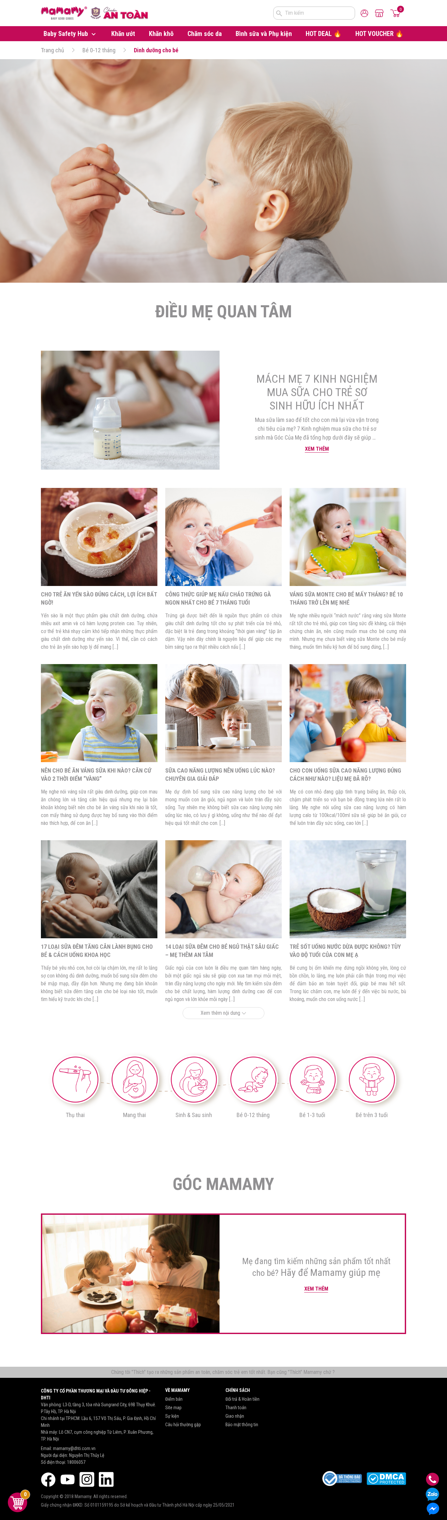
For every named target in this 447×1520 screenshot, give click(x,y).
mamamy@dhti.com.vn (74, 1448)
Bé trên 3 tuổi (372, 1114)
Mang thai (134, 1114)
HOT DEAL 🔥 (324, 34)
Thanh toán (235, 1407)
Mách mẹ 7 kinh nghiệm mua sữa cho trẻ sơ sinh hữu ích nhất (317, 392)
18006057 (76, 1462)
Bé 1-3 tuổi (312, 1114)
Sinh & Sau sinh (193, 1114)
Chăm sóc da (205, 34)
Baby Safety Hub (67, 34)
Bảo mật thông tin (241, 1424)
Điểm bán (174, 1399)
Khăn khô (161, 34)
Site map (173, 1407)
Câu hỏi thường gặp (183, 1424)
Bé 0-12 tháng (99, 50)
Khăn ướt (123, 34)
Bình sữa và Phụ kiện (264, 34)
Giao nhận (234, 1416)
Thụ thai (75, 1114)
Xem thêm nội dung (221, 1013)
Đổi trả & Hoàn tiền (242, 1399)
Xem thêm (317, 449)
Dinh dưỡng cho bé (156, 50)
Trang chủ (52, 50)
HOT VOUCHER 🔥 (379, 34)
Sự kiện (172, 1416)
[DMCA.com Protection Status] (386, 1478)
